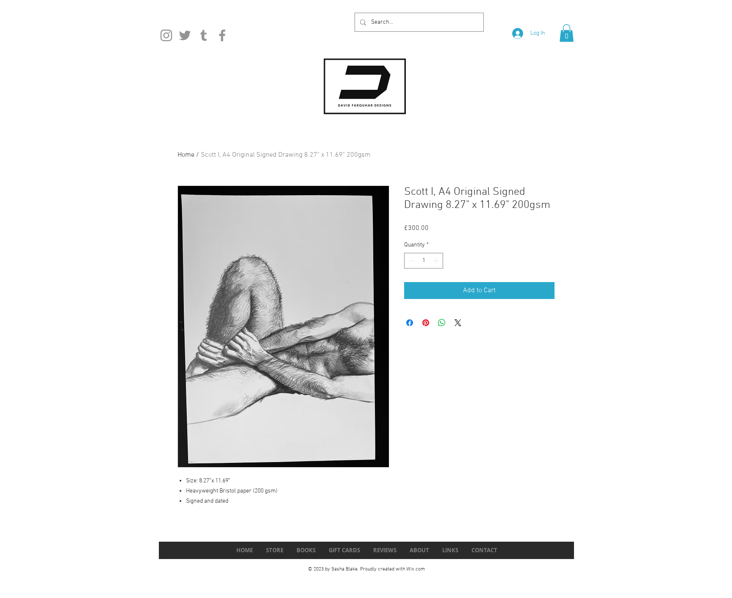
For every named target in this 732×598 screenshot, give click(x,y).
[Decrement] (410, 260)
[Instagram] (166, 35)
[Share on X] (458, 323)
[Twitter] (185, 35)
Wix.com (415, 569)
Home (185, 155)
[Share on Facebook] (410, 323)
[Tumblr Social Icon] (203, 35)
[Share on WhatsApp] (442, 323)
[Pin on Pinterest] (426, 323)
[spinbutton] (423, 260)
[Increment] (436, 260)
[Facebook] (222, 35)
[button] (566, 33)
